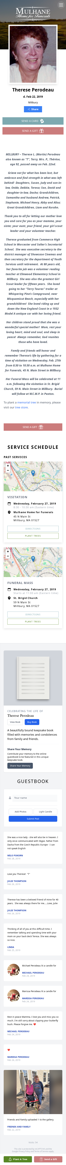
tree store (21, 407)
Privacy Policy (24, 1151)
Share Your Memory (20, 765)
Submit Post (33, 818)
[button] (33, 473)
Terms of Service (41, 1151)
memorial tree (26, 402)
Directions (33, 528)
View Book (15, 722)
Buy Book (32, 722)
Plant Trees (33, 535)
